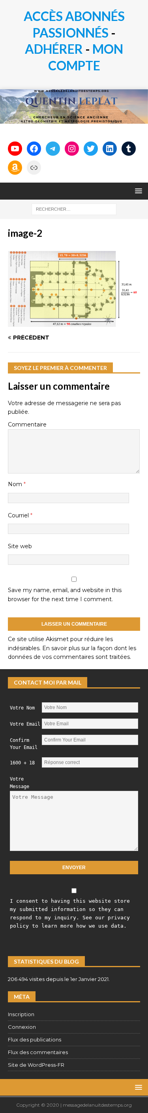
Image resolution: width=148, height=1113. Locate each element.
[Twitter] (91, 148)
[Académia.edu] (34, 167)
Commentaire (27, 424)
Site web (20, 546)
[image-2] (74, 322)
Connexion (22, 1027)
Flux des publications (34, 1039)
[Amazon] (15, 167)
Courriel (19, 515)
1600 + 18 (22, 763)
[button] (137, 191)
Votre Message (19, 782)
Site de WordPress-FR (36, 1065)
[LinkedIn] (110, 148)
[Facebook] (34, 148)
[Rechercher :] (74, 208)
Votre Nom (22, 708)
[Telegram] (53, 148)
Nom (16, 484)
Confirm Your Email (23, 744)
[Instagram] (72, 148)
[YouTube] (15, 148)
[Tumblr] (129, 148)
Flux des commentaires (38, 1052)
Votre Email (25, 724)
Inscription (21, 1014)
